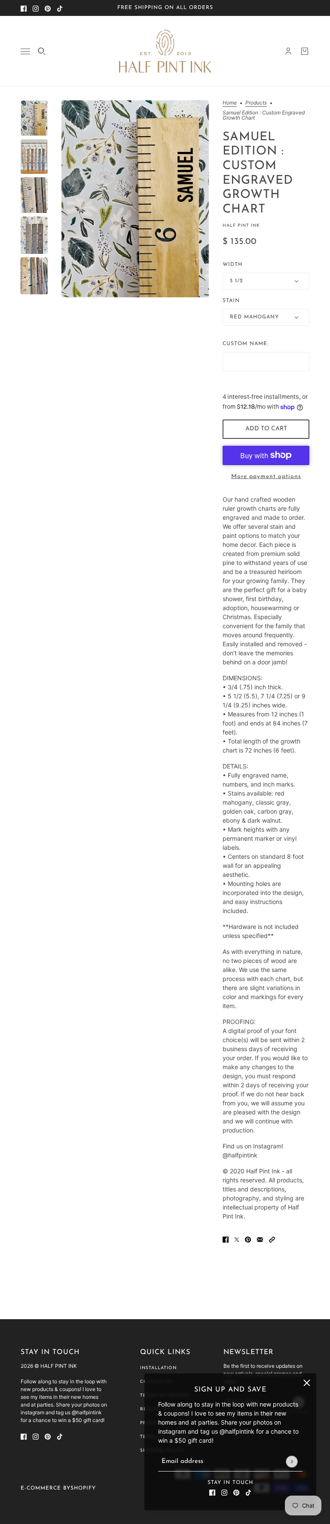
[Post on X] (236, 1239)
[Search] (41, 51)
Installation (158, 1368)
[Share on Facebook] (225, 1239)
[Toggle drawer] (25, 51)
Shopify (83, 1488)
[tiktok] (59, 8)
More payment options (266, 476)
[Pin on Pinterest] (247, 1239)
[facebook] (23, 8)
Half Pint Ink (241, 225)
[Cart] (304, 51)
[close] (306, 1383)
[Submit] (291, 1461)
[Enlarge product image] (135, 198)
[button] (272, 1239)
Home (230, 103)
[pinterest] (47, 8)
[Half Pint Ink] (165, 51)
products (256, 103)
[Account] (288, 51)
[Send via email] (260, 1239)
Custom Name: (246, 343)
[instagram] (35, 8)
